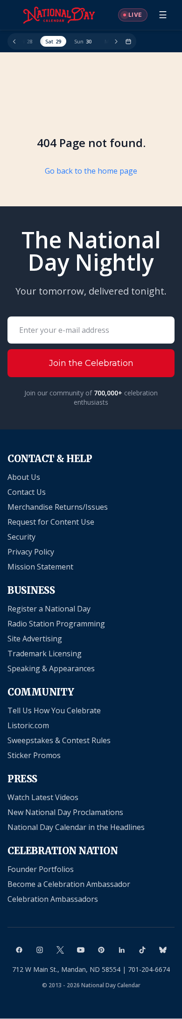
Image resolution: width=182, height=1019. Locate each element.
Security (21, 537)
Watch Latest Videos (42, 797)
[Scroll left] (14, 41)
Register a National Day (49, 609)
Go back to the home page (91, 171)
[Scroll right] (116, 41)
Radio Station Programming (56, 623)
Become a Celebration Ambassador (68, 884)
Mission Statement (40, 567)
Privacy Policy (30, 552)
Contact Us (26, 492)
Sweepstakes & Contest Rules (59, 740)
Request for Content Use (50, 522)
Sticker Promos (34, 755)
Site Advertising (34, 638)
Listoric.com (28, 725)
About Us (23, 477)
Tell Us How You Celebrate (54, 710)
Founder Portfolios (40, 869)
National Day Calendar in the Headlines (76, 827)
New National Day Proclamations (65, 812)
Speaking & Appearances (51, 668)
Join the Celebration (91, 363)
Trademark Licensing (44, 653)
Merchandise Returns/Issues (57, 507)
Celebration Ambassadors (52, 899)
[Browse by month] (128, 41)
